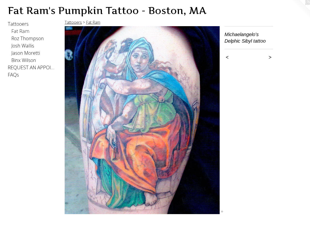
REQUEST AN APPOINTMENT (32, 67)
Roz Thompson (27, 38)
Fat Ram (20, 31)
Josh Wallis (22, 45)
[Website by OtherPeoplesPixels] (300, 9)
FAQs (13, 74)
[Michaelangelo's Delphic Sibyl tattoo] (142, 120)
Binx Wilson (23, 60)
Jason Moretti (25, 53)
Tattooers (18, 24)
